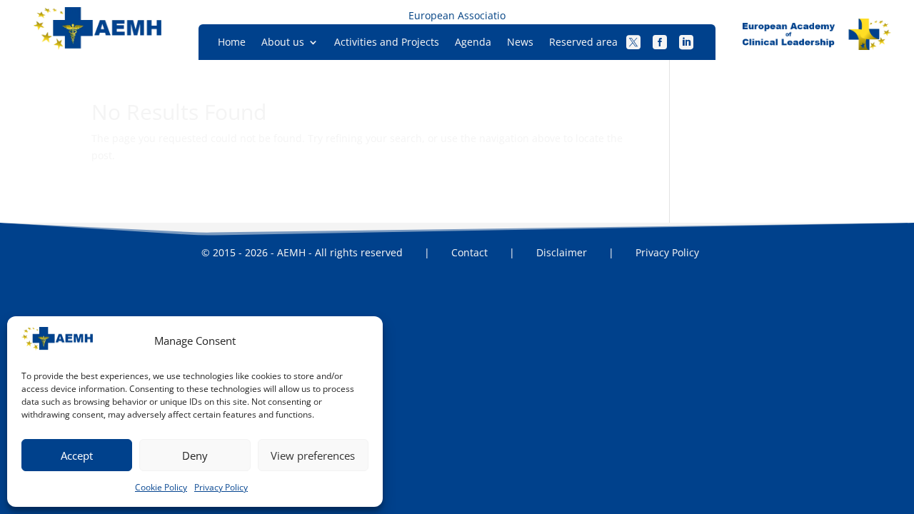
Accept (77, 455)
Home (232, 43)
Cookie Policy (161, 487)
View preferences (313, 455)
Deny (195, 455)
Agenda (473, 43)
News (520, 43)
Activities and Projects (386, 43)
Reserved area (583, 43)
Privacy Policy (221, 487)
